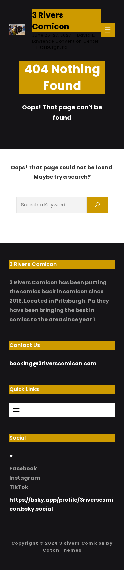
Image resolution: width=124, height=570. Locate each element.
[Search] (97, 205)
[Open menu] (108, 30)
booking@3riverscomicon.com (52, 363)
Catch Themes (62, 550)
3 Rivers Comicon (82, 543)
